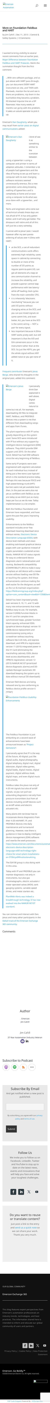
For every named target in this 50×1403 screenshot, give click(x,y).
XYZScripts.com (37, 1401)
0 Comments (24, 38)
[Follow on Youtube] (37, 1192)
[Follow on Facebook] (13, 1192)
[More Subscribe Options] (32, 1067)
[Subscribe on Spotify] (14, 1067)
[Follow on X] (29, 1192)
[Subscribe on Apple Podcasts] (6, 1067)
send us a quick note (26, 1227)
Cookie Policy (25, 1351)
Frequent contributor (12, 371)
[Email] (22, 1041)
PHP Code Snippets (14, 1401)
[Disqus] (25, 969)
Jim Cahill (9, 34)
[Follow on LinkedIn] (21, 1192)
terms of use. (29, 1118)
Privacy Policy (10, 1351)
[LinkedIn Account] (27, 1041)
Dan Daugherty (19, 122)
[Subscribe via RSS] (23, 1067)
